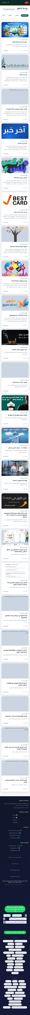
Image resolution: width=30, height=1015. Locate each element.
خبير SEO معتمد (15, 863)
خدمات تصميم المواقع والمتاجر (15, 1004)
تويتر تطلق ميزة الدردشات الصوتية (16, 716)
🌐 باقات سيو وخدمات (15, 838)
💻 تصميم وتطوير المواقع (15, 833)
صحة (3, 15)
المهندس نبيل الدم (11, 990)
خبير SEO (15, 981)
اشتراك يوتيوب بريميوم (18, 970)
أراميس (8, 955)
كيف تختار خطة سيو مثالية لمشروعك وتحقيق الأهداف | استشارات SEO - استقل (15, 515)
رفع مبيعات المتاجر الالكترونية (15, 949)
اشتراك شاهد (10, 944)
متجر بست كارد (19, 944)
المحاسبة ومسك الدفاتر (8, 941)
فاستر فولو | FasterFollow (19, 281)
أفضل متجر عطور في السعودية (17, 415)
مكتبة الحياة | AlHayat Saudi (18, 246)
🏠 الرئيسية (15, 815)
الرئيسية (24, 15)
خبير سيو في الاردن (18, 998)
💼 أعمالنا (15, 822)
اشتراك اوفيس (15, 973)
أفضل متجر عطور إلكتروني (17, 955)
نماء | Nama (23, 75)
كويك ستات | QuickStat (20, 382)
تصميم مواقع (7, 995)
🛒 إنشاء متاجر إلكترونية (15, 835)
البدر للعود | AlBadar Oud (19, 350)
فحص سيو (10, 998)
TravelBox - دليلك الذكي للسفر (17, 448)
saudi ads (15, 984)
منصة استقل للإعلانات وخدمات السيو (19, 1007)
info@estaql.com (14, 848)
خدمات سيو (8, 981)
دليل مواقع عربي (8, 984)
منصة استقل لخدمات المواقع (15, 857)
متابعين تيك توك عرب (20, 947)
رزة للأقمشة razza (18, 967)
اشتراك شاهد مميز (9, 961)
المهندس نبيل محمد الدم (8, 952)
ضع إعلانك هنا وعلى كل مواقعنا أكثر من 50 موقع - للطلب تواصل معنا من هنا (15, 908)
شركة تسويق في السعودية (21, 952)
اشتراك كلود (10, 967)
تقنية (10, 15)
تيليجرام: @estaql (14, 850)
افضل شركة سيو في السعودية (10, 987)
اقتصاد (17, 15)
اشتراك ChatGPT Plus (19, 961)
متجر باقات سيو (7, 1007)
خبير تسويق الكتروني (20, 992)
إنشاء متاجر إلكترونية (15, 876)
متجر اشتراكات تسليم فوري (18, 315)
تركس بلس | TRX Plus (20, 178)
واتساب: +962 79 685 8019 (14, 845)
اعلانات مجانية (22, 984)
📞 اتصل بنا (15, 820)
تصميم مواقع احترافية (15, 870)
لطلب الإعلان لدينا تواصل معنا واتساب (15, 932)
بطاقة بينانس (9, 970)
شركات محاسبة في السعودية (20, 941)
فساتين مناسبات (19, 964)
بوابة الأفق (20, 990)
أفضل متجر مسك (11, 958)
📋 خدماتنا (15, 817)
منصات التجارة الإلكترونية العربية (18, 995)
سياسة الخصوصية (21, 884)
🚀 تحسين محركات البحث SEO (15, 830)
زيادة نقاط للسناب (9, 947)
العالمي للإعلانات (22, 987)
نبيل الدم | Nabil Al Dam (20, 42)
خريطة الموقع (7, 884)
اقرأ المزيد (6, 50)
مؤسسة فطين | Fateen (20, 480)
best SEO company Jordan (15, 1001)
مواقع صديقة (21, 981)
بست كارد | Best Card (20, 212)
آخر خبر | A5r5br (22, 143)
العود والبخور (19, 958)
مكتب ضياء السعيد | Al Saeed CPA (16, 109)
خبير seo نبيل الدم (9, 992)
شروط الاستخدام (14, 884)
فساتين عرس (10, 964)
